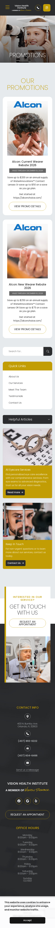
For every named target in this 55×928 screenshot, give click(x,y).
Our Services (16, 383)
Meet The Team (17, 389)
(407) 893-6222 (27, 741)
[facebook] (19, 801)
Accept (27, 920)
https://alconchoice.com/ (27, 197)
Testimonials (16, 396)
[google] (27, 801)
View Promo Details (27, 206)
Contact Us (15, 402)
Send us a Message (27, 770)
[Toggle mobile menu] (7, 7)
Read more (13, 492)
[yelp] (36, 801)
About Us (14, 376)
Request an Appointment (27, 623)
